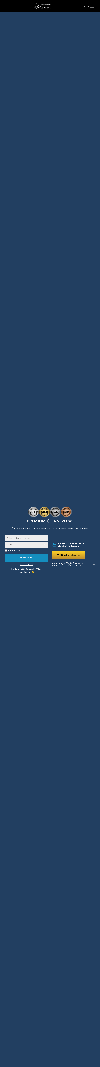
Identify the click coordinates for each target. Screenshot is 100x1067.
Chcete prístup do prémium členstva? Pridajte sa (71, 544)
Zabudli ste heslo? (26, 565)
